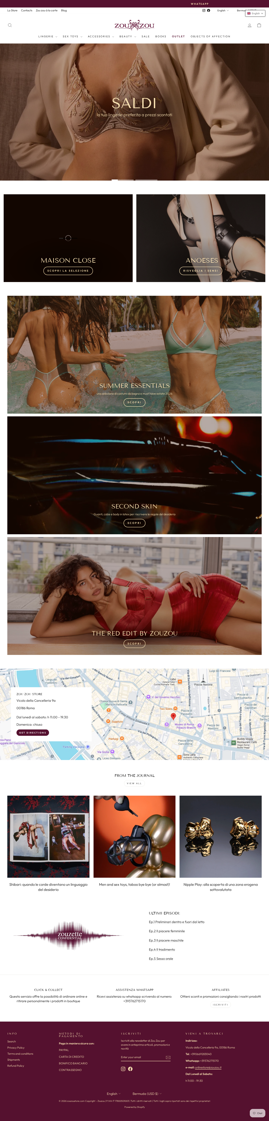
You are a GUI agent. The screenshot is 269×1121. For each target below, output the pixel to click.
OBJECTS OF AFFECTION (211, 36)
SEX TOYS (71, 36)
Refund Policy (15, 1065)
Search (11, 1041)
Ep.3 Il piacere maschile (166, 940)
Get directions (32, 732)
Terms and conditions (20, 1053)
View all (134, 783)
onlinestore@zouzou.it (208, 1067)
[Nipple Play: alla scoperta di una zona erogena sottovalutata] (221, 837)
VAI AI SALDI (134, 124)
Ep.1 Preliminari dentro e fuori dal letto (176, 922)
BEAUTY (126, 36)
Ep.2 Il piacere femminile (167, 931)
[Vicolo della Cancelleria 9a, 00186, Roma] (134, 714)
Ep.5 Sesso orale (161, 958)
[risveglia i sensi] (200, 238)
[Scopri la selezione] (68, 238)
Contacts (26, 10)
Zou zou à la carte (46, 10)
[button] (255, 13)
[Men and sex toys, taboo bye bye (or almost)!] (135, 837)
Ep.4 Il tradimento (162, 949)
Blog (64, 10)
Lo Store (12, 10)
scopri (134, 643)
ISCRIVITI (220, 1004)
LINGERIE (46, 36)
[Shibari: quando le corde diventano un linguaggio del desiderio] (48, 837)
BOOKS (161, 36)
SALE (146, 36)
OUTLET (178, 36)
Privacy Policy (16, 1047)
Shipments (13, 1059)
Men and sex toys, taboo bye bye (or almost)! (134, 884)
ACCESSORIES (99, 36)
